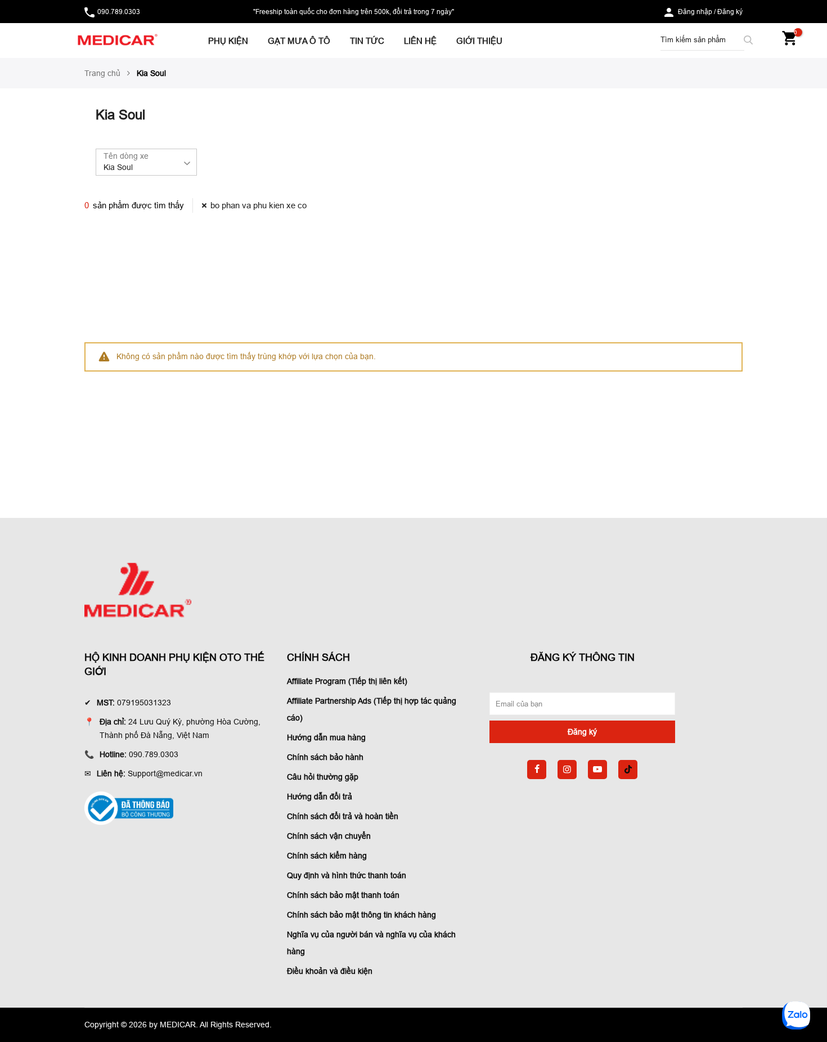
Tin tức (367, 41)
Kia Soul (118, 167)
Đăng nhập (695, 11)
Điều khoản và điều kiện (329, 971)
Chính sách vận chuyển (329, 835)
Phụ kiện (228, 41)
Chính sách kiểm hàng (327, 855)
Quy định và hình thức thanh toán (346, 875)
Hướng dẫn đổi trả (319, 796)
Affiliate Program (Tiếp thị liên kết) (347, 681)
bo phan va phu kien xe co (258, 205)
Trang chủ (102, 73)
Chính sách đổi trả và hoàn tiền (342, 816)
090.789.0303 (118, 11)
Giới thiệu (479, 41)
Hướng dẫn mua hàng (326, 737)
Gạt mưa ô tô (299, 41)
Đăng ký (730, 11)
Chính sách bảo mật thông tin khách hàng (361, 914)
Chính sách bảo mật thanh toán (343, 895)
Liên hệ (420, 41)
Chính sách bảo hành (325, 757)
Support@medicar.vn (165, 773)
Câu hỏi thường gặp (322, 776)
